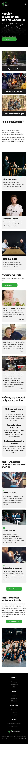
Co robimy (14, 682)
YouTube (14, 712)
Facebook (14, 710)
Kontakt (14, 696)
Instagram (14, 715)
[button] (25, 4)
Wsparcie (14, 701)
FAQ (14, 687)
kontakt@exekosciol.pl (14, 723)
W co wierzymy (14, 684)
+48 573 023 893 (14, 726)
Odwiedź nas (13, 698)
